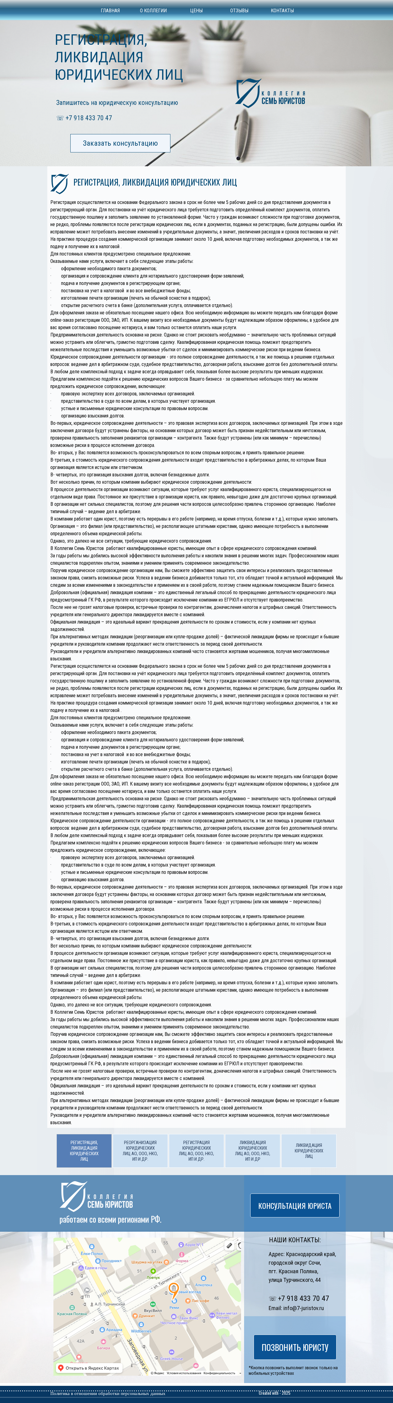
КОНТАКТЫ (282, 10)
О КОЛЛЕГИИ (153, 10)
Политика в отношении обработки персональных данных (107, 1393)
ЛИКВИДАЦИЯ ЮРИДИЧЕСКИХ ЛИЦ (309, 1151)
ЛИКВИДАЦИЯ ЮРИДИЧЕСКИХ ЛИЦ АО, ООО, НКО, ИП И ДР (252, 1151)
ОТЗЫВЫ (239, 10)
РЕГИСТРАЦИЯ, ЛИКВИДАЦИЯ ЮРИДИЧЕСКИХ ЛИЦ (84, 1151)
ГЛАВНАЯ (110, 10)
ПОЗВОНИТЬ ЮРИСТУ (295, 1347)
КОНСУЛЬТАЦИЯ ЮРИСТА (295, 1205)
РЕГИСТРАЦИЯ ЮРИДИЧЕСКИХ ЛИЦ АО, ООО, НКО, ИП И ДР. (196, 1151)
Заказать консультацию (120, 143)
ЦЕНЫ (196, 10)
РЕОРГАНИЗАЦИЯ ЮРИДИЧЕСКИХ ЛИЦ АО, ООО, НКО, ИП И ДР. (140, 1151)
